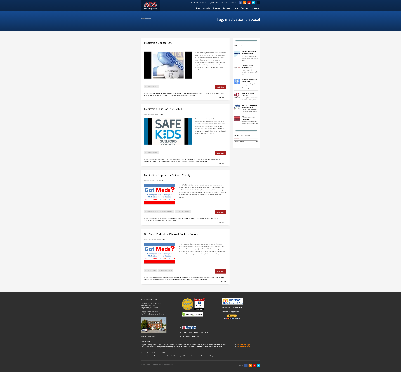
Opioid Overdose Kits (170, 345)
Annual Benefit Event (209, 347)
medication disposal (152, 86)
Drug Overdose (184, 277)
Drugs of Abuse (146, 345)
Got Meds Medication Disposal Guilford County (171, 234)
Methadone (174, 161)
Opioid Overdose (171, 279)
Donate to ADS (173, 218)
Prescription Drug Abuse (213, 218)
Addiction (156, 218)
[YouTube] (249, 2)
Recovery (196, 279)
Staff (159, 48)
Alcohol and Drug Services (161, 93)
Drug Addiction (181, 218)
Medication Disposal (206, 93)
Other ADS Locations (147, 336)
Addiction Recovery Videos (169, 347)
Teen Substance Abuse (174, 95)
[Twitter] (253, 2)
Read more (220, 87)
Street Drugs (203, 279)
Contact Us (233, 2)
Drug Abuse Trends (164, 277)
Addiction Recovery (158, 159)
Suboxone (191, 347)
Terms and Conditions (190, 336)
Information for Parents (187, 93)
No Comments (222, 97)
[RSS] (244, 2)
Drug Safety (193, 159)
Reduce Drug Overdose (183, 211)
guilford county (151, 270)
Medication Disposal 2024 (159, 42)
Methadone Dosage (184, 345)
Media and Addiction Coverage (157, 279)
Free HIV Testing (157, 345)
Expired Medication (152, 211)
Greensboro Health (214, 159)
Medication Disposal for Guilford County (167, 175)
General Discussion (174, 93)
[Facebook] (240, 2)
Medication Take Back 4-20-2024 (163, 109)
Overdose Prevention (184, 161)
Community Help (185, 159)
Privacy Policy (187, 332)
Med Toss (197, 93)
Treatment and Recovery (188, 95)
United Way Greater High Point (232, 307)
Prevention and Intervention (159, 95)
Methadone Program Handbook (202, 345)
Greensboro (210, 277)
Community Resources (153, 347)
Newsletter (215, 93)
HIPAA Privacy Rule (201, 332)
